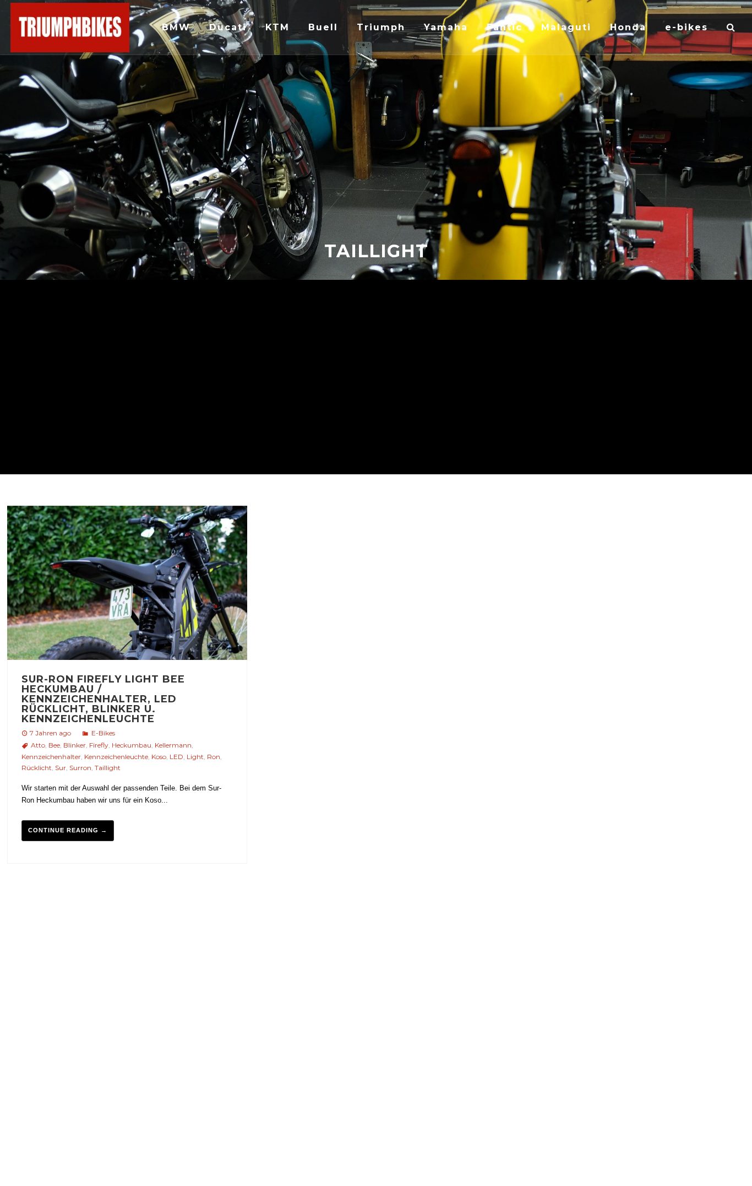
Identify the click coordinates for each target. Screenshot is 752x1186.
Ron (213, 756)
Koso (158, 756)
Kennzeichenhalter (51, 756)
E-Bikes (103, 733)
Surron (80, 767)
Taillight (108, 767)
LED (176, 756)
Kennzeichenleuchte (116, 756)
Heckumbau (131, 745)
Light (195, 756)
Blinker (74, 745)
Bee (54, 745)
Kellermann (173, 745)
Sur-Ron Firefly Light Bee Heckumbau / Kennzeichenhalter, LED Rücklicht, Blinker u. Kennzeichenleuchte (103, 699)
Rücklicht (36, 767)
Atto (38, 745)
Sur (60, 767)
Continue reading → (67, 830)
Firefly (98, 745)
